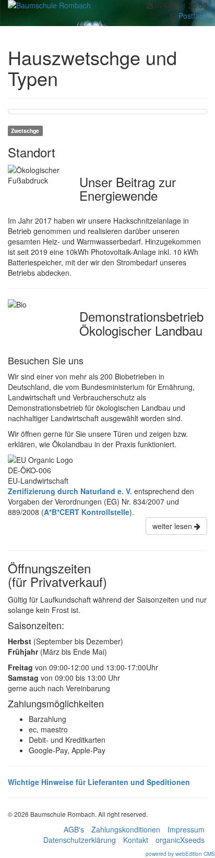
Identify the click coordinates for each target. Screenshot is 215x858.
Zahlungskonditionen (125, 829)
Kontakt (135, 840)
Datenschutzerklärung (79, 840)
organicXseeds (180, 840)
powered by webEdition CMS (180, 853)
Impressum (186, 829)
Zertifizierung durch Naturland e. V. (70, 491)
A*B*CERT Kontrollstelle (86, 512)
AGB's (74, 829)
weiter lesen (173, 526)
